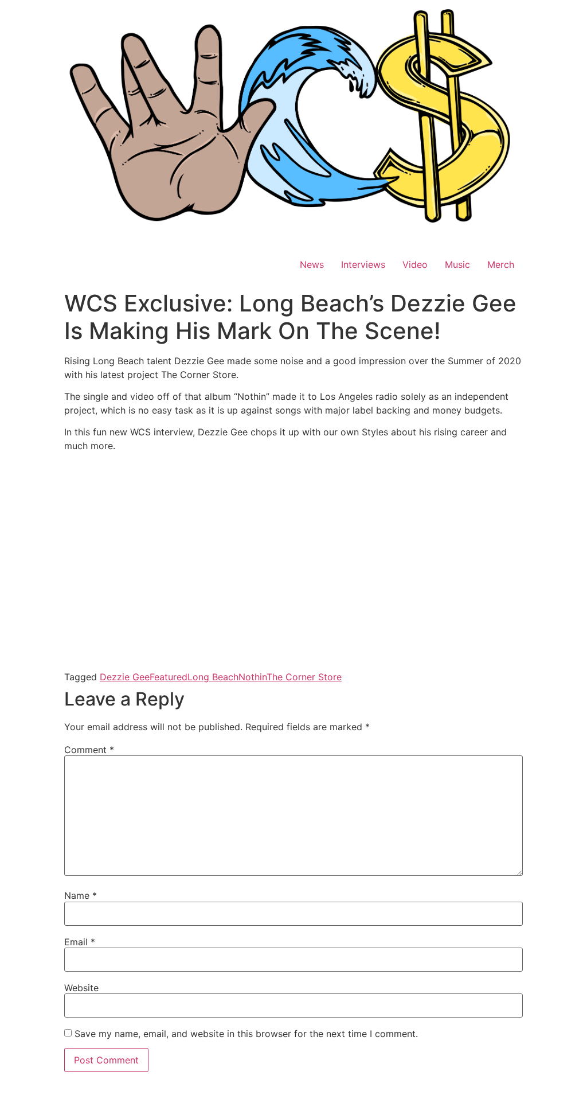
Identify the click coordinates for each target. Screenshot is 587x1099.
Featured (168, 677)
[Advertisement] (293, 541)
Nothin (252, 677)
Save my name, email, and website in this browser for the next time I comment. (246, 1033)
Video (415, 264)
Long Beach (212, 677)
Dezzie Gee (125, 677)
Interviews (363, 264)
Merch (500, 264)
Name (80, 895)
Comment (89, 749)
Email (79, 941)
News (312, 264)
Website (81, 987)
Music (457, 264)
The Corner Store (304, 677)
